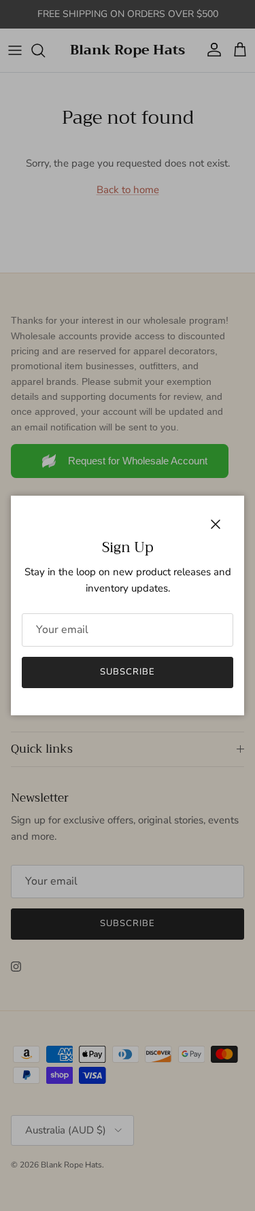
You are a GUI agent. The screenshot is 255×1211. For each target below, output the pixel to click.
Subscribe (127, 672)
